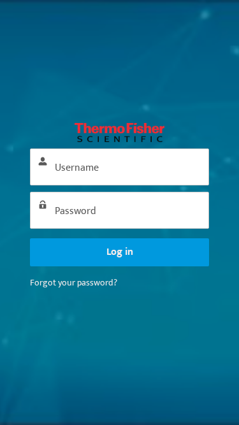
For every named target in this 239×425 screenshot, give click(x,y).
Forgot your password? (73, 282)
